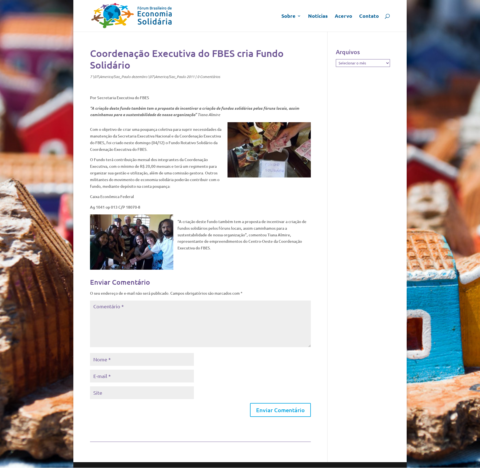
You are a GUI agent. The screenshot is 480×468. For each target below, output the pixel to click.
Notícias (318, 16)
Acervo (343, 16)
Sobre (288, 16)
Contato (369, 16)
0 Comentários (208, 76)
